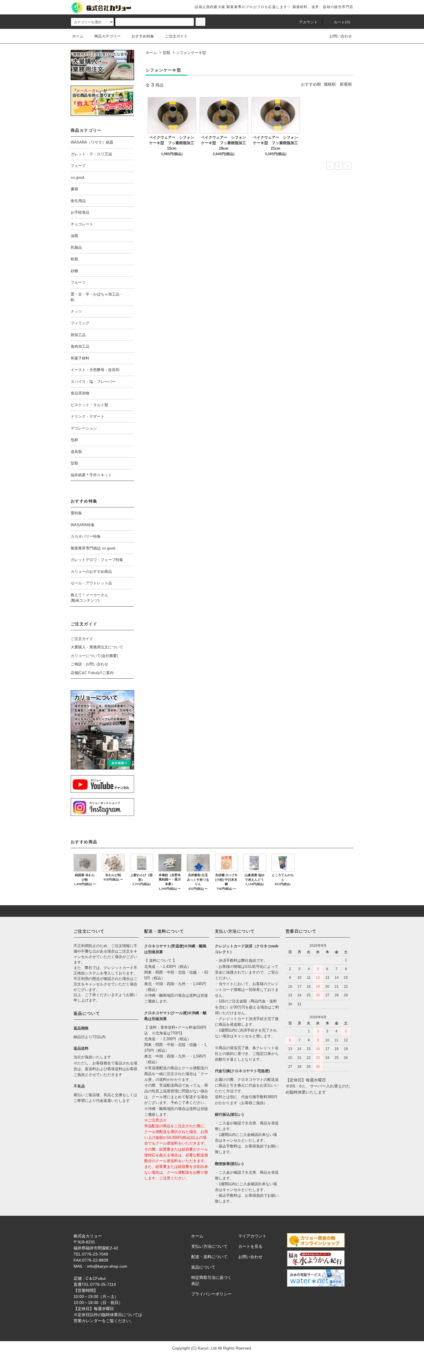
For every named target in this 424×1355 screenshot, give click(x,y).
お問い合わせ (340, 36)
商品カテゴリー (107, 36)
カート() (342, 22)
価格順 (330, 84)
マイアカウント (252, 1236)
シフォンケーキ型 (191, 52)
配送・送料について (209, 1256)
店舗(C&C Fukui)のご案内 (92, 673)
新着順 (346, 84)
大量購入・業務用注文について (97, 647)
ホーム (77, 36)
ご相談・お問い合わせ (89, 664)
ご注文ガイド (176, 36)
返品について (203, 1267)
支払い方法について (209, 1246)
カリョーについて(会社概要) (94, 656)
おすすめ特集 (143, 36)
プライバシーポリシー (211, 1294)
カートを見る (250, 1246)
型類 (166, 52)
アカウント (308, 22)
